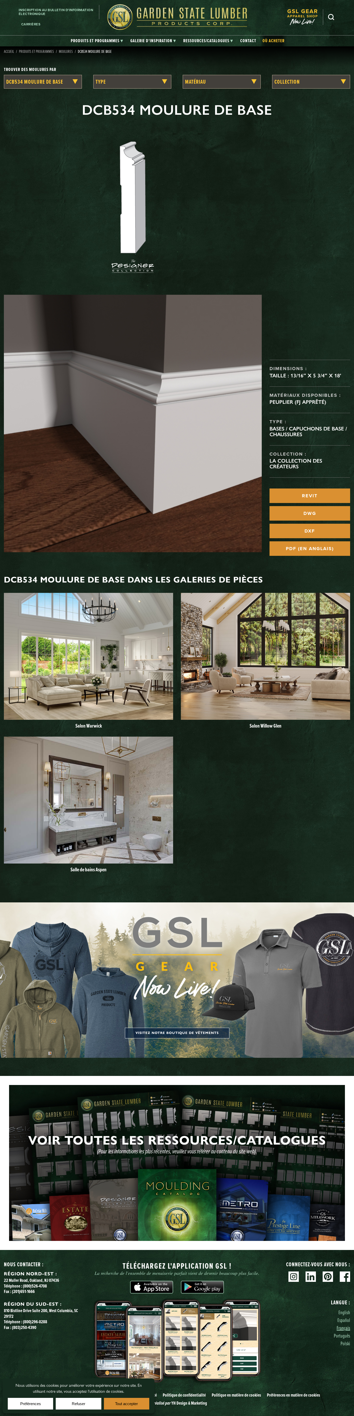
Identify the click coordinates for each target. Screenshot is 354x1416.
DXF (310, 531)
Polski (345, 1343)
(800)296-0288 (35, 1321)
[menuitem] (305, 17)
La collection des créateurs (296, 464)
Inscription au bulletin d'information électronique (56, 12)
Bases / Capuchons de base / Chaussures (308, 431)
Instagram (293, 1276)
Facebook (345, 1276)
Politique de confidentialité (184, 1395)
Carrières (31, 24)
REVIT (309, 495)
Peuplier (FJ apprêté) (298, 402)
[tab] (97, 40)
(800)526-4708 (35, 1286)
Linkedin (311, 1276)
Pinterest (328, 1276)
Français (343, 1327)
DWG (309, 513)
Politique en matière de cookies (236, 1395)
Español (343, 1320)
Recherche (331, 17)
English (344, 1312)
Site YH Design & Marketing (177, 1403)
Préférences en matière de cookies (293, 1395)
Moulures (66, 51)
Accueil (9, 51)
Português (342, 1335)
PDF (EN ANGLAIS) (310, 548)
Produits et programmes (36, 51)
